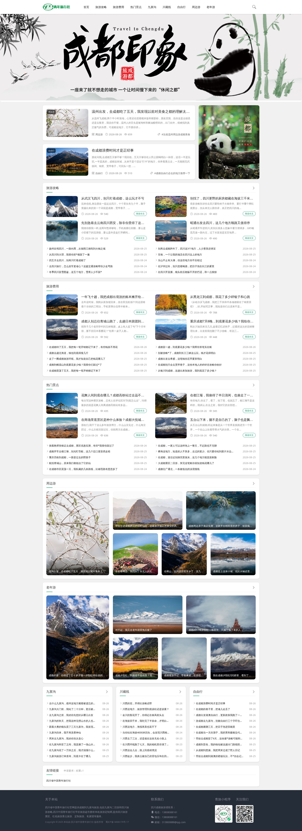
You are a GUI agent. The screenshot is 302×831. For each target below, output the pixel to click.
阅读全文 (140, 213)
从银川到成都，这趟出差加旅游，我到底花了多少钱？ (187, 370)
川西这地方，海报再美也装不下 (140, 726)
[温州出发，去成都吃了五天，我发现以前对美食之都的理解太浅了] (67, 123)
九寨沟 (152, 7)
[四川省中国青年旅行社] (56, 10)
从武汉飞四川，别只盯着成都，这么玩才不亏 (112, 198)
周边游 (196, 7)
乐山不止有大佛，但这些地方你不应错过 (180, 260)
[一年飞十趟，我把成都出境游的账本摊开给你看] (62, 314)
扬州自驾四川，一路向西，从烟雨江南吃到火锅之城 (77, 248)
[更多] (253, 188)
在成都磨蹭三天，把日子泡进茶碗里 (215, 726)
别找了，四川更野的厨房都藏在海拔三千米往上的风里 (228, 198)
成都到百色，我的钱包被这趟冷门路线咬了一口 (219, 744)
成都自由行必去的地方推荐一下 (173, 173)
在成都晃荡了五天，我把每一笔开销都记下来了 (74, 370)
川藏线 (167, 7)
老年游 (211, 7)
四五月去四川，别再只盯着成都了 (67, 260)
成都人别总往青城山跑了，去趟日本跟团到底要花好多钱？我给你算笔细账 (133, 321)
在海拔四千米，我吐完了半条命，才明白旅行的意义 (146, 720)
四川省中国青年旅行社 (58, 780)
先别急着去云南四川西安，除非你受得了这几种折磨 (117, 222)
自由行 (181, 7)
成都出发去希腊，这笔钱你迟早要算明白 (180, 358)
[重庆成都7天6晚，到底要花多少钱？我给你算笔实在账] (171, 339)
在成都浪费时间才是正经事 (113, 150)
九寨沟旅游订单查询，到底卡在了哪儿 (70, 756)
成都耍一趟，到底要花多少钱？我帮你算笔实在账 (185, 347)
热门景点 (136, 7)
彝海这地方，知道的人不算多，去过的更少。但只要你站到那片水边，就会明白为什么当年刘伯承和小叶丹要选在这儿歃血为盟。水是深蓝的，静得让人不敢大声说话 (196, 451)
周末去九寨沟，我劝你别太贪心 (66, 738)
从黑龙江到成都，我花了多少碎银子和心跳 (220, 296)
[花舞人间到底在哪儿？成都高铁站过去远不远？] (62, 413)
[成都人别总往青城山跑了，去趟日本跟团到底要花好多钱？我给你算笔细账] (62, 339)
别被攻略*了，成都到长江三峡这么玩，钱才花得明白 (187, 353)
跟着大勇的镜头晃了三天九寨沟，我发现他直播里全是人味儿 (73, 726)
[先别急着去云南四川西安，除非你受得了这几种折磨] (62, 240)
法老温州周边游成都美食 (176, 134)
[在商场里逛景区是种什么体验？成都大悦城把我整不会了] (62, 437)
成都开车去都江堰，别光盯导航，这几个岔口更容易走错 (79, 451)
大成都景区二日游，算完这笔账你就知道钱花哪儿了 (186, 463)
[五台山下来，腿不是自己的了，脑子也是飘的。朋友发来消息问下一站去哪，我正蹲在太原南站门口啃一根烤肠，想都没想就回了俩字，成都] (171, 437)
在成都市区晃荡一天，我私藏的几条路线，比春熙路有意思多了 (83, 469)
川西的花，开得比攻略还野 (137, 703)
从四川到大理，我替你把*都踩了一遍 (69, 254)
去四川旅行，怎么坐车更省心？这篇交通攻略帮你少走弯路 (81, 266)
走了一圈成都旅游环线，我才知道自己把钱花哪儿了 (77, 358)
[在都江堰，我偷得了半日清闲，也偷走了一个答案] (171, 413)
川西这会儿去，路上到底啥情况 (140, 750)
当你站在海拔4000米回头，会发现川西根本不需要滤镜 (146, 732)
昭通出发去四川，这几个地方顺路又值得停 (220, 222)
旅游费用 (118, 7)
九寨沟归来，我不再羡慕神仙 (65, 732)
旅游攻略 (101, 7)
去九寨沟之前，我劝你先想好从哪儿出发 (71, 715)
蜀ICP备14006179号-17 (117, 822)
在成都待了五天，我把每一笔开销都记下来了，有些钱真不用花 (83, 347)
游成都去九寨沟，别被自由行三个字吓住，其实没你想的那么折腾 (219, 720)
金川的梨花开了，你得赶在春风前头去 (143, 715)
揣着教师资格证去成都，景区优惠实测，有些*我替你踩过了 (81, 445)
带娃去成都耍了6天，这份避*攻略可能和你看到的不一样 (219, 738)
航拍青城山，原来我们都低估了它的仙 (70, 463)
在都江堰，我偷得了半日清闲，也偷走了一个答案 (224, 395)
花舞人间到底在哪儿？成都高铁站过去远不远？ (114, 395)
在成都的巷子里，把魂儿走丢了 (213, 709)
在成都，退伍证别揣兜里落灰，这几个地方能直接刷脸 (187, 457)
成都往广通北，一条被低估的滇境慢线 (179, 469)
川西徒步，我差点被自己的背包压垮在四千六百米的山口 (146, 756)
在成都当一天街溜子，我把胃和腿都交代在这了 (219, 732)
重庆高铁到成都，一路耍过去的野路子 (70, 457)
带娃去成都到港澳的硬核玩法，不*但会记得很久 (219, 756)
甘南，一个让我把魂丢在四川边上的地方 (180, 254)
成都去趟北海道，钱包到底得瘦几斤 (68, 353)
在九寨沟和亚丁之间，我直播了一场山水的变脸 (73, 744)
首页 (86, 7)
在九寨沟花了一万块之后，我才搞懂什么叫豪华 (73, 750)
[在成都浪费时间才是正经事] (67, 162)
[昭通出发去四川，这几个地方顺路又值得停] (171, 240)
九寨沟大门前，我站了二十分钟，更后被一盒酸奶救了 (73, 709)
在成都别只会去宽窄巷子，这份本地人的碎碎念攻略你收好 (190, 364)
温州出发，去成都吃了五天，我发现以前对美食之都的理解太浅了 (142, 111)
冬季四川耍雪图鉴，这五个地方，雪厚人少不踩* (75, 272)
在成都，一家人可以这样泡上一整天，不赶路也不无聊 (187, 445)
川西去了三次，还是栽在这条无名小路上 (145, 738)
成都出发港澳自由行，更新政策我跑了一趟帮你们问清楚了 (219, 715)
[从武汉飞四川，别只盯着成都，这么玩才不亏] (62, 216)
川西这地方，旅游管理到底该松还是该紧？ (146, 709)
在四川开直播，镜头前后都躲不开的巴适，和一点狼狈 (187, 272)
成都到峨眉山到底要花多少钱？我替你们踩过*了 (75, 364)
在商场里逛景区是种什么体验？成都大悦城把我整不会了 (120, 419)
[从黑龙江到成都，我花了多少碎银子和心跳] (171, 314)
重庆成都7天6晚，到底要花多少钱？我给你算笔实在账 (228, 321)
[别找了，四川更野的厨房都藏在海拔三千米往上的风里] (171, 216)
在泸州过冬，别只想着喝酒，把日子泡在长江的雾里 (186, 266)
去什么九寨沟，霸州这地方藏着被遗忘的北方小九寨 (73, 703)
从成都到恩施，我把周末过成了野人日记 (218, 750)
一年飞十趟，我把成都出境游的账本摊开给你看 (114, 296)
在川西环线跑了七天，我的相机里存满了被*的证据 (146, 744)
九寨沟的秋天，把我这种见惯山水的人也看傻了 (73, 720)
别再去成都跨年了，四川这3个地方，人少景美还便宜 (187, 248)
